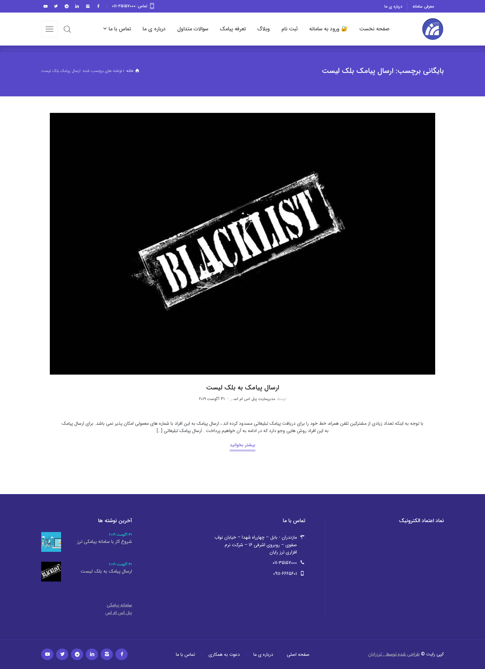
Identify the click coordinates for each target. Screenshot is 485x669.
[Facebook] (98, 6)
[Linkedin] (77, 6)
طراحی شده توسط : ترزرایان (394, 654)
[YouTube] (45, 6)
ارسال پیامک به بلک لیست (242, 388)
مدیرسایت (266, 399)
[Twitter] (56, 6)
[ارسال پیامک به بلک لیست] (242, 244)
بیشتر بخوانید (242, 445)
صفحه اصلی (298, 654)
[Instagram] (87, 6)
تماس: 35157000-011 (129, 6)
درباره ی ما (393, 6)
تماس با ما (185, 654)
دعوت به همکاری (224, 654)
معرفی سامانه (423, 6)
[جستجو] (67, 29)
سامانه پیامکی (119, 605)
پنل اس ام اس (245, 399)
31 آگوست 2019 (212, 399)
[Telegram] (66, 6)
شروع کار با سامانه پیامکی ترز (104, 541)
